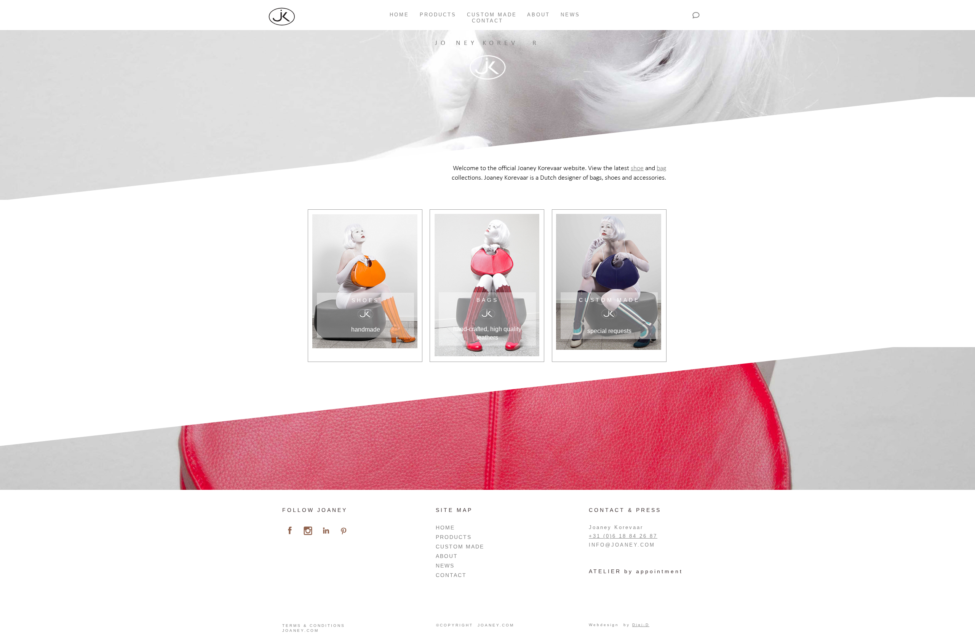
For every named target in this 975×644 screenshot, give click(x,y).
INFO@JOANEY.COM (622, 545)
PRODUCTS (438, 15)
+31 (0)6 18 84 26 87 (623, 536)
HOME (398, 15)
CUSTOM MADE (492, 15)
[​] (289, 530)
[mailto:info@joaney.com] (695, 15)
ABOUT (538, 15)
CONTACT (487, 21)
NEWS (570, 15)
